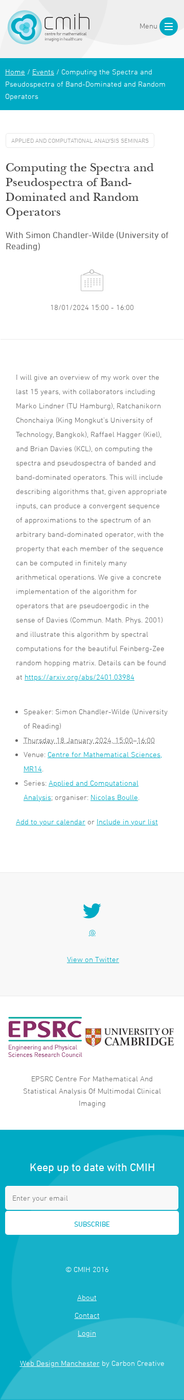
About (87, 1297)
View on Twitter (93, 959)
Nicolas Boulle (114, 797)
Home (15, 71)
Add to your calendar (50, 821)
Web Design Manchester (60, 1363)
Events (43, 71)
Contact (87, 1315)
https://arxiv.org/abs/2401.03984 (79, 676)
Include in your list (127, 821)
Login (87, 1333)
